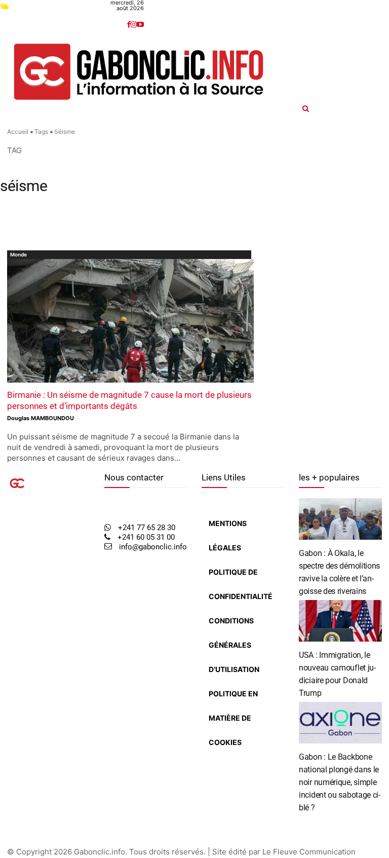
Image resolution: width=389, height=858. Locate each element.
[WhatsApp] (29, 593)
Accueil (17, 131)
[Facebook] (129, 24)
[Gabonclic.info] (138, 71)
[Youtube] (140, 24)
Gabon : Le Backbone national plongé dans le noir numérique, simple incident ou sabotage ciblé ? (339, 782)
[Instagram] (134, 24)
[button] (345, 108)
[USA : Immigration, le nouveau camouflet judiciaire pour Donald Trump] (340, 621)
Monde (18, 254)
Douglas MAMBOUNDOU (40, 418)
